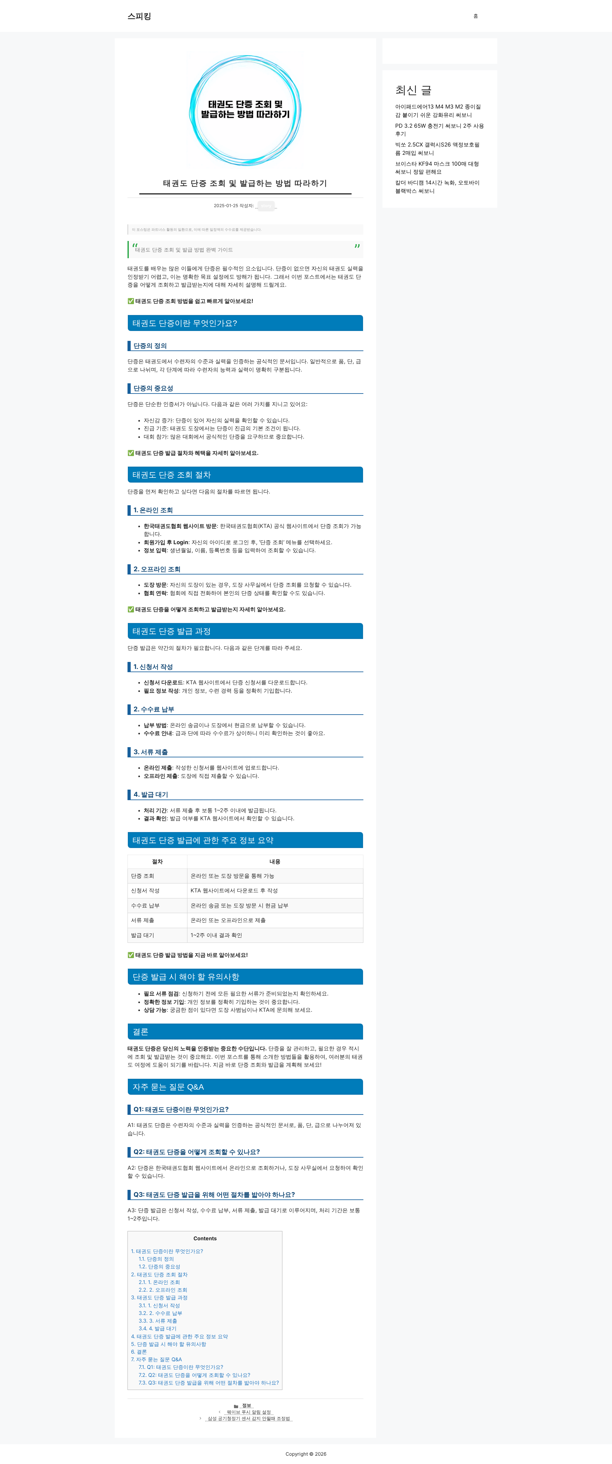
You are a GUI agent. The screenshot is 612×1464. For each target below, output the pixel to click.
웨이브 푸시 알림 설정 (249, 1412)
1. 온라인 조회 (159, 1282)
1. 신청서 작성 (159, 1305)
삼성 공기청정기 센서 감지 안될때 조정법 (249, 1418)
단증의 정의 (156, 1259)
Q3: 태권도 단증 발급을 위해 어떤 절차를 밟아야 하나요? (209, 1382)
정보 (246, 1405)
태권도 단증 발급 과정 (159, 1297)
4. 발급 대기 (158, 1328)
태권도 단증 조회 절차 (159, 1274)
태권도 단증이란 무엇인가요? (167, 1251)
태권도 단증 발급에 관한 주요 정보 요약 (179, 1336)
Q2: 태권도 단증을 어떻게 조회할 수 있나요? (194, 1375)
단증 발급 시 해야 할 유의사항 (168, 1344)
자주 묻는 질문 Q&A (156, 1359)
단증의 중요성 (159, 1266)
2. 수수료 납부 (160, 1313)
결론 (139, 1351)
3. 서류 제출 (158, 1321)
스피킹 (139, 16)
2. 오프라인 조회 (163, 1290)
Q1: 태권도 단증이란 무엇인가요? (181, 1367)
